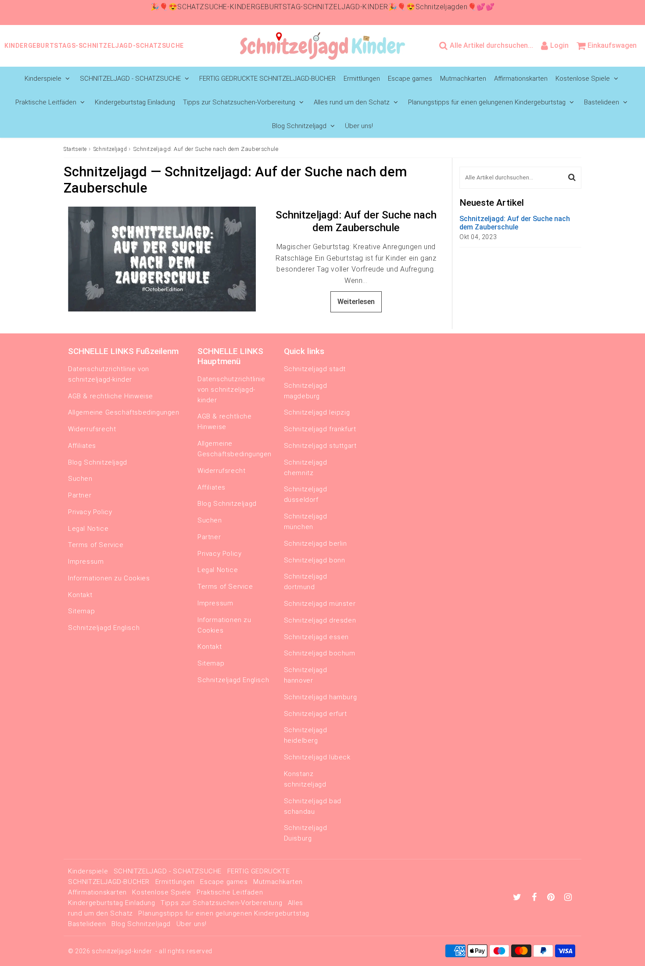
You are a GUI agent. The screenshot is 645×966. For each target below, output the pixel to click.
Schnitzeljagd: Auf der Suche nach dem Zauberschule (356, 221)
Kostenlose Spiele (582, 78)
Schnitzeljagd (110, 149)
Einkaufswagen (612, 45)
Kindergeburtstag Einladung (135, 102)
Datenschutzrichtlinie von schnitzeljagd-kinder (108, 374)
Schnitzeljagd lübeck (317, 757)
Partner (79, 495)
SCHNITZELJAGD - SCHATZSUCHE (130, 78)
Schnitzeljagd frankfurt (320, 429)
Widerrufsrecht (92, 429)
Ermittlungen (362, 78)
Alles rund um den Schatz (352, 102)
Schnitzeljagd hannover (305, 675)
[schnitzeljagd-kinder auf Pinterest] (552, 898)
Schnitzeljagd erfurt (315, 714)
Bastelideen (601, 102)
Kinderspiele (43, 78)
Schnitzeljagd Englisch (104, 628)
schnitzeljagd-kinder (122, 951)
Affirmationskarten (521, 78)
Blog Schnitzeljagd (299, 126)
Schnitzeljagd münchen (305, 521)
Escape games (410, 78)
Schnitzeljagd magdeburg (305, 391)
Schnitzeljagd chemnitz (305, 467)
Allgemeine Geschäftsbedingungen (123, 412)
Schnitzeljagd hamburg (320, 697)
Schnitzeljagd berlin (315, 543)
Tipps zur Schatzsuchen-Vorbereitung (239, 102)
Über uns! (359, 126)
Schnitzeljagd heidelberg (305, 735)
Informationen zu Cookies (109, 578)
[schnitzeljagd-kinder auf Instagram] (568, 898)
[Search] (572, 177)
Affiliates (82, 446)
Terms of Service (96, 545)
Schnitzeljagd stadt (315, 369)
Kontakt (80, 595)
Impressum (86, 561)
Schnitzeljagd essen (316, 637)
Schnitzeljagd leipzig (317, 412)
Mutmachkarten (463, 78)
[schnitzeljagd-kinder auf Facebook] (535, 898)
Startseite (75, 149)
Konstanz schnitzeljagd (305, 779)
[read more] (162, 259)
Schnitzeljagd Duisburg (305, 833)
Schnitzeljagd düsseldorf (305, 494)
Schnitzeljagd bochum (319, 653)
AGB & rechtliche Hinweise (110, 396)
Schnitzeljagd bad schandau (312, 806)
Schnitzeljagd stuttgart (320, 446)
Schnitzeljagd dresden (320, 620)
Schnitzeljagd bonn (314, 560)
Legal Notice (88, 529)
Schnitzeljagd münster (320, 604)
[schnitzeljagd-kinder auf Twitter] (518, 898)
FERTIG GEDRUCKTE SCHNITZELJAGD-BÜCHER (267, 78)
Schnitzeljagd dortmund (305, 581)
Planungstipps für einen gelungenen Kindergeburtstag (487, 102)
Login (559, 45)
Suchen (80, 479)
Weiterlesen (356, 301)
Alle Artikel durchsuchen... (491, 45)
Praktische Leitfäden (45, 102)
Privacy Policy (90, 512)
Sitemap (81, 611)
